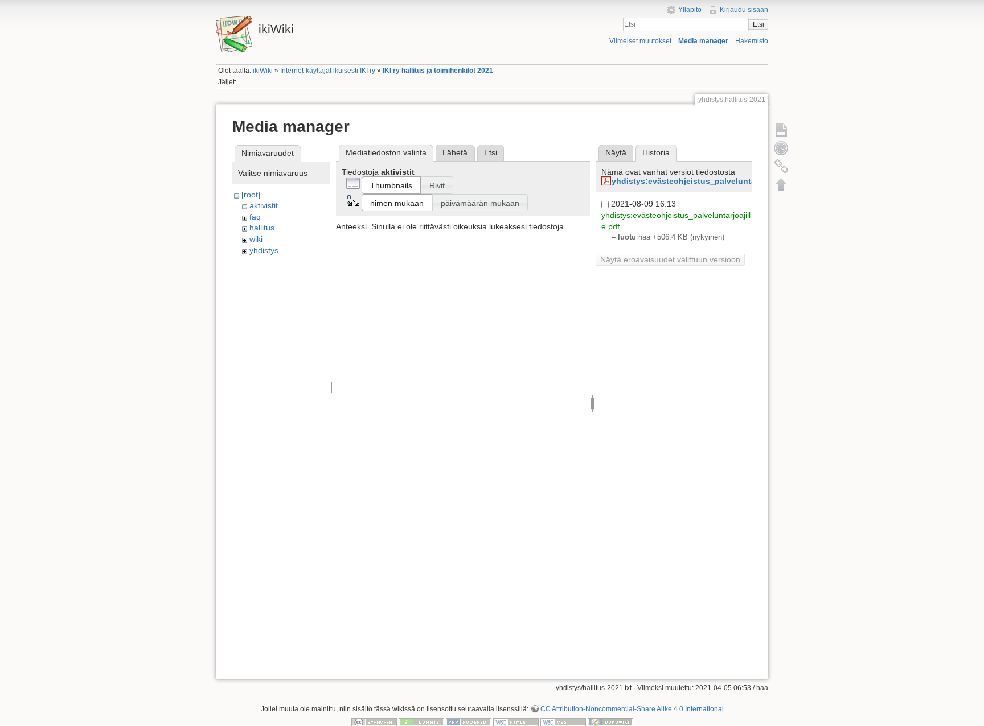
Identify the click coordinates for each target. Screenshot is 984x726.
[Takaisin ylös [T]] (781, 184)
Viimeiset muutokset (640, 41)
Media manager (703, 41)
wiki (256, 239)
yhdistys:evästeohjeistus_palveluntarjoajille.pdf (706, 180)
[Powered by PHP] (468, 722)
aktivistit (263, 205)
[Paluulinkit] (781, 166)
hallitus (261, 227)
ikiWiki (263, 71)
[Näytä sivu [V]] (781, 130)
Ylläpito (690, 10)
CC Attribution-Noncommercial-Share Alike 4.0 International (632, 709)
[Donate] (421, 722)
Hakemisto (751, 41)
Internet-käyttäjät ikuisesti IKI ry (327, 71)
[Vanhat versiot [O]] (781, 148)
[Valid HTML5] (516, 722)
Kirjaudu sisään (744, 10)
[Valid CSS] (563, 722)
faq (255, 216)
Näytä (615, 152)
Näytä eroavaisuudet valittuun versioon (670, 259)
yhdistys (263, 250)
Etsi (758, 24)
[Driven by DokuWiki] (610, 722)
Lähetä (455, 152)
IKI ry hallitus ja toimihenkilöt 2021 (438, 71)
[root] (250, 194)
